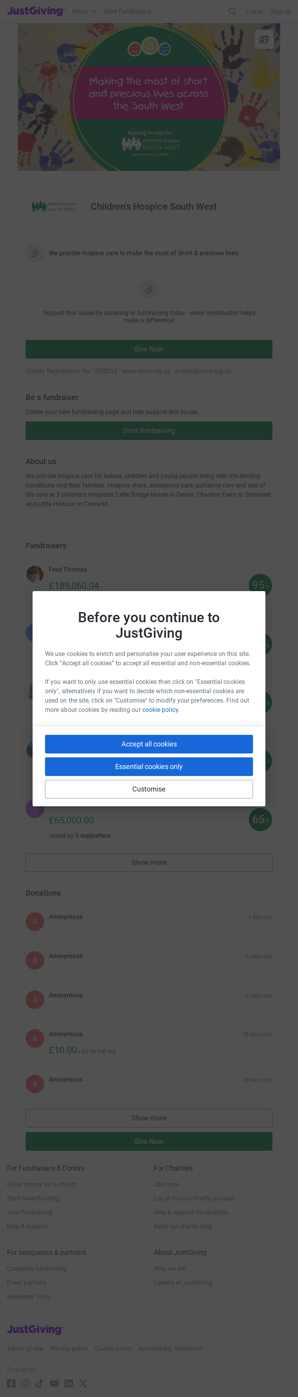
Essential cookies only (149, 766)
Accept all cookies (149, 744)
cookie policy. (161, 709)
